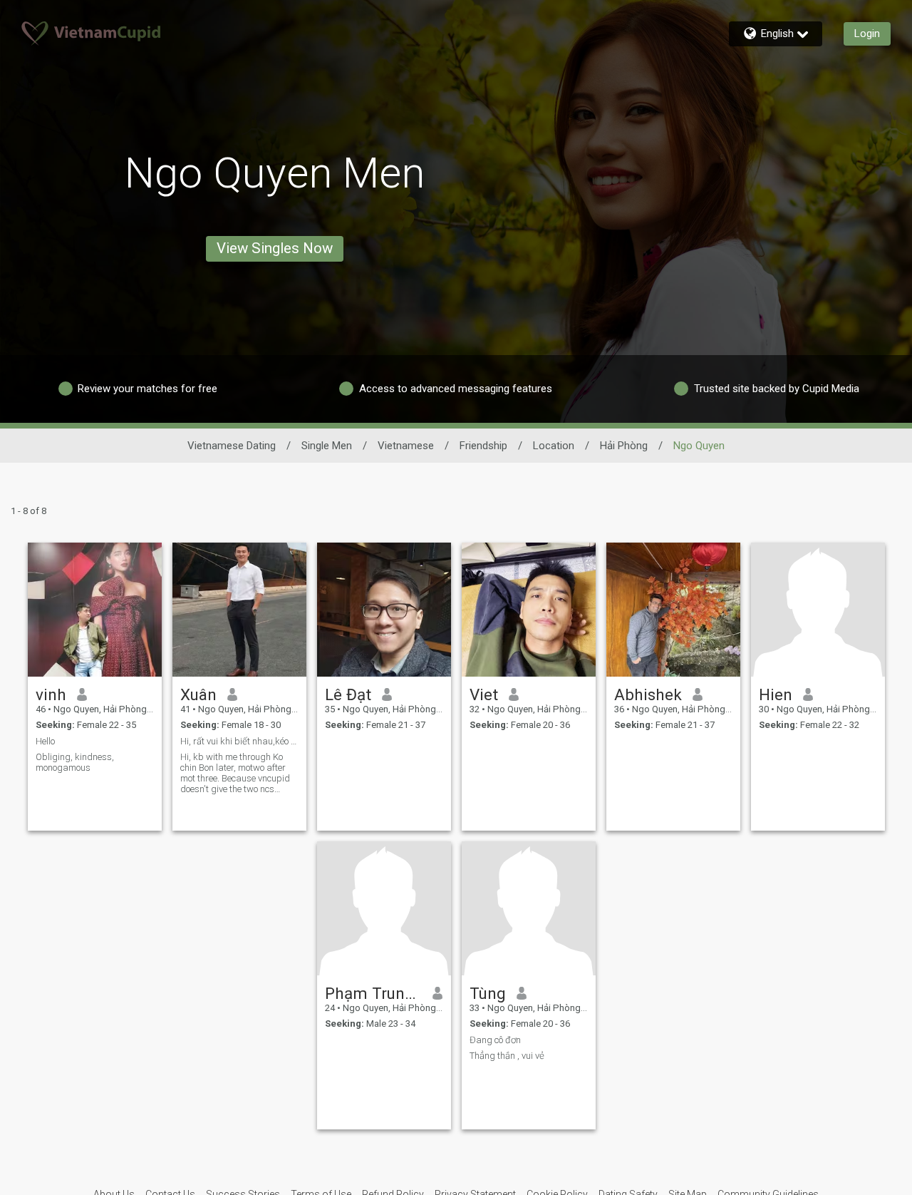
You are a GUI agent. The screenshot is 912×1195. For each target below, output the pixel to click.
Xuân (198, 694)
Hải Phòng (624, 445)
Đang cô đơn (495, 1040)
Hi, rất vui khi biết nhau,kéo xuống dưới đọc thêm (239, 741)
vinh (51, 694)
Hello (45, 741)
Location (553, 445)
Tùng (488, 993)
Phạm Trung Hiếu (374, 993)
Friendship (483, 445)
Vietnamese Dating (231, 445)
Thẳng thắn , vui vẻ (507, 1055)
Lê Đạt (348, 694)
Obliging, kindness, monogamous (75, 762)
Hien (775, 694)
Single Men (326, 445)
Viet (484, 694)
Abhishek (648, 694)
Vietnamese (406, 445)
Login (867, 33)
